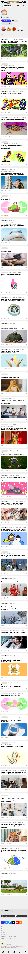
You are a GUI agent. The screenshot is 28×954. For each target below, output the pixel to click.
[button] (6, 14)
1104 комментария (13, 34)
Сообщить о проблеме (6, 928)
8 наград (21, 34)
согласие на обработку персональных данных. (16, 946)
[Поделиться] (26, 58)
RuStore (19, 916)
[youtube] (17, 922)
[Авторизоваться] (23, 6)
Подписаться (7, 20)
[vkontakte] (10, 922)
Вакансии (3, 926)
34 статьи (4, 34)
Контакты (3, 932)
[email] (3, 922)
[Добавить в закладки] (9, 393)
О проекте (3, 930)
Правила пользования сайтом (8, 938)
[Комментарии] (5, 573)
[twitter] (13, 922)
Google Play (7, 916)
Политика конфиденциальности (8, 936)
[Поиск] (18, 6)
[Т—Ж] (14, 2)
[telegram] (6, 922)
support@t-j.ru (9, 944)
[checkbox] (26, 6)
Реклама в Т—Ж (4, 934)
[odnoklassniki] (20, 922)
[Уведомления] (20, 6)
